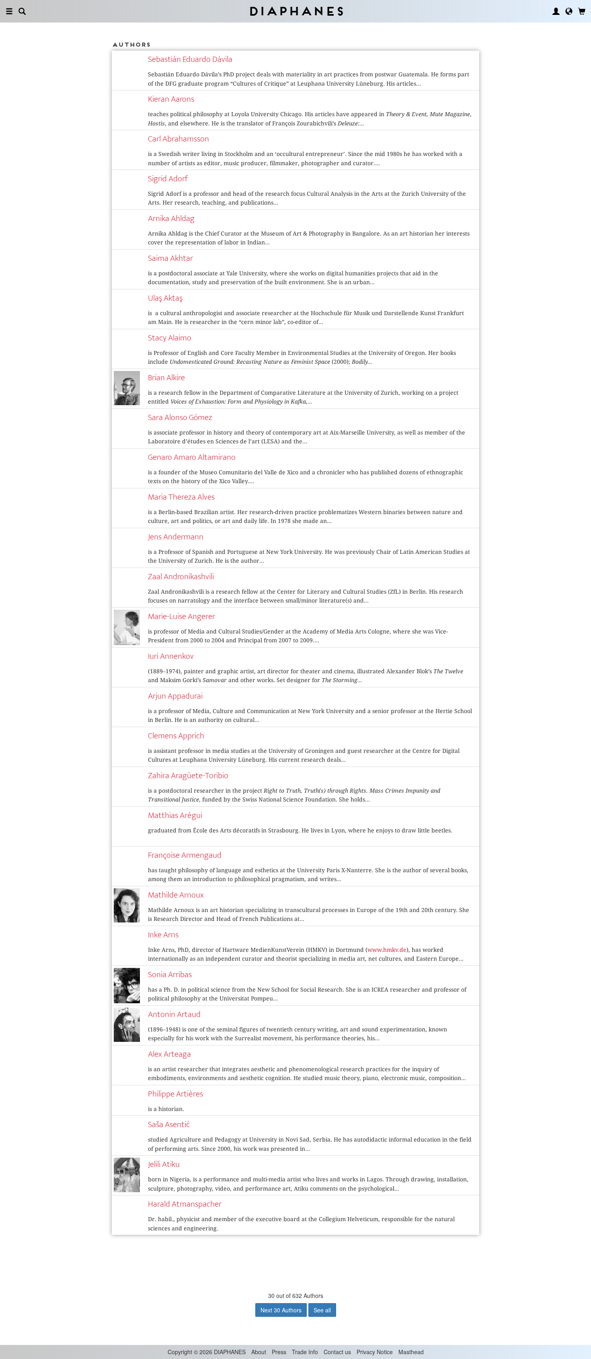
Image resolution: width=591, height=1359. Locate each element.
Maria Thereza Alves (181, 497)
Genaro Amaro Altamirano (192, 457)
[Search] (22, 11)
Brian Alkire (166, 378)
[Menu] (9, 11)
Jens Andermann (175, 537)
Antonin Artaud (174, 1014)
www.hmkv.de (386, 950)
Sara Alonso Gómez (180, 417)
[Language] (569, 11)
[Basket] (581, 11)
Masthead (411, 1352)
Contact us (337, 1352)
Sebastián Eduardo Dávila (190, 59)
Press (279, 1352)
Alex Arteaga (169, 1054)
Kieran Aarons (171, 99)
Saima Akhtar (170, 258)
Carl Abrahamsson (178, 139)
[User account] (556, 11)
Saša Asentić (169, 1124)
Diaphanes (295, 11)
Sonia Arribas (170, 974)
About (258, 1352)
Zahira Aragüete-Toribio (188, 776)
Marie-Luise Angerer (181, 616)
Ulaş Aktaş (165, 298)
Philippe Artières (175, 1094)
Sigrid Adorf (168, 179)
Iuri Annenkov (171, 656)
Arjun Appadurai (175, 696)
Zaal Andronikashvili (181, 577)
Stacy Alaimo (169, 338)
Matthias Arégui (175, 815)
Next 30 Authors (281, 1310)
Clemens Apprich (176, 736)
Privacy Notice (375, 1352)
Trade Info (305, 1352)
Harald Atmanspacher (185, 1204)
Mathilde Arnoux (176, 895)
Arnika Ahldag (171, 218)
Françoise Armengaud (185, 855)
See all (322, 1310)
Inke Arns (163, 935)
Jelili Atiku (164, 1164)
